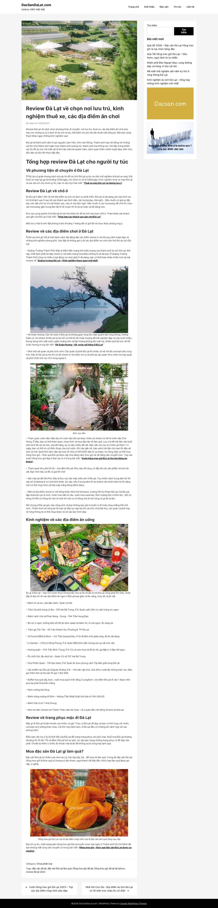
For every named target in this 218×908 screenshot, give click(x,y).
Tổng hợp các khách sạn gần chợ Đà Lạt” (79, 216)
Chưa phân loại (44, 863)
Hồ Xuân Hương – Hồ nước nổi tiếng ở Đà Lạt (79, 344)
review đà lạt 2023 (35, 871)
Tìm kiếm (152, 25)
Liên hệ (190, 6)
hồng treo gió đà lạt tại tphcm (109, 868)
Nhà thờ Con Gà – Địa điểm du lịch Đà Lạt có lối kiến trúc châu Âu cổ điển (109, 889)
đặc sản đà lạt (39, 868)
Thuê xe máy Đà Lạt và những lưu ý (103, 183)
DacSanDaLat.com (36, 5)
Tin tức (177, 6)
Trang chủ (133, 6)
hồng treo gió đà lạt (83, 868)
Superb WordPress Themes (133, 903)
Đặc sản (164, 6)
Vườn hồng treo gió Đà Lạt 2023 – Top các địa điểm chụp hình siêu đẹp (51, 889)
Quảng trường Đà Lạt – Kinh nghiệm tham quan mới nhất (68, 260)
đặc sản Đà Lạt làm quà (59, 868)
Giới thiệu (149, 6)
